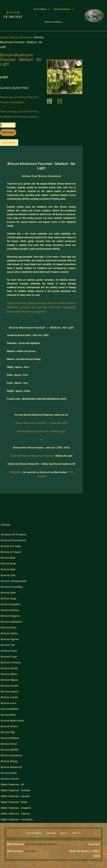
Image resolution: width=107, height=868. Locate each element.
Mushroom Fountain (43, 455)
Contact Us (76, 833)
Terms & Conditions (34, 833)
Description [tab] (9, 142)
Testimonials (51, 833)
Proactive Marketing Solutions (41, 844)
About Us (64, 833)
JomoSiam (30, 851)
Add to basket (8, 132)
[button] (78, 63)
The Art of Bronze (40, 9)
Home (3, 37)
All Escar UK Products (20, 37)
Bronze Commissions (62, 9)
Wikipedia (15, 472)
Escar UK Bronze (19, 455)
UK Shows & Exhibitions (53, 22)
